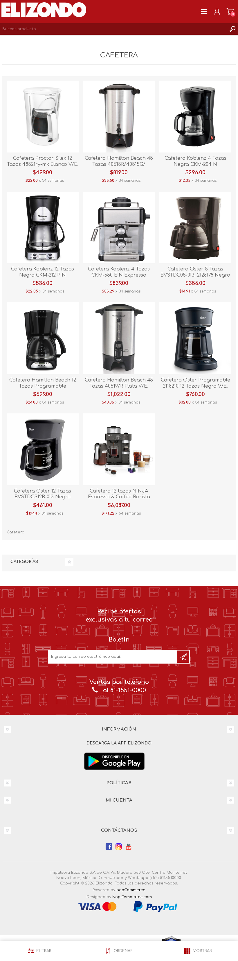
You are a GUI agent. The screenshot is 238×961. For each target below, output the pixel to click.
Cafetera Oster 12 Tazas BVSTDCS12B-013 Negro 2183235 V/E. (42, 497)
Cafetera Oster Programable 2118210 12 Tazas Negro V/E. (195, 383)
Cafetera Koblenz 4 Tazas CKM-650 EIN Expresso (119, 272)
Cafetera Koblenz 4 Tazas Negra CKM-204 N (195, 161)
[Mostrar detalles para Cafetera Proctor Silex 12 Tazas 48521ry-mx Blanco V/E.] (43, 116)
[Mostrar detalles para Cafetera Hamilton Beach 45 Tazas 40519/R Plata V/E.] (119, 338)
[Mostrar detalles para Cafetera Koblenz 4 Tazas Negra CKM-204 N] (195, 116)
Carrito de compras (230, 11)
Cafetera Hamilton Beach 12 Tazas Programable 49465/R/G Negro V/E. (42, 386)
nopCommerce (130, 890)
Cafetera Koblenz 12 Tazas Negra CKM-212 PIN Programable (42, 275)
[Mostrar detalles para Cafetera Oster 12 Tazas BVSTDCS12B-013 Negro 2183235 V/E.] (43, 449)
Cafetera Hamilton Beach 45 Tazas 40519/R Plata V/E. (119, 383)
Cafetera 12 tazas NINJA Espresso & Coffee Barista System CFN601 (119, 497)
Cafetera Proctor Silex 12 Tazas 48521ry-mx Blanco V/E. (42, 161)
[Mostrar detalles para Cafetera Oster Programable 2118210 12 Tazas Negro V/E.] (195, 338)
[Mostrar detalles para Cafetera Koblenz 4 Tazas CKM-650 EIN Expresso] (119, 228)
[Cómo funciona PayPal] (155, 906)
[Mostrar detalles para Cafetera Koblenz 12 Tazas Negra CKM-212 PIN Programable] (43, 228)
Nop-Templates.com (132, 897)
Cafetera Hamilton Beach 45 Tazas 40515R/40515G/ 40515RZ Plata (119, 164)
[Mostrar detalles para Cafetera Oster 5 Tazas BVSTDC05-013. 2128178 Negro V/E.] (195, 228)
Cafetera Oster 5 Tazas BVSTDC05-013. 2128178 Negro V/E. (195, 275)
